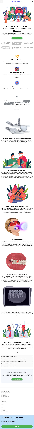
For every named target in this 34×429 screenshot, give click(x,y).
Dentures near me (4, 395)
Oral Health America (4, 402)
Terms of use (3, 409)
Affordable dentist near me (5, 392)
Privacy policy (3, 410)
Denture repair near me (5, 396)
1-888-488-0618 (17, 379)
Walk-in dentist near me (5, 393)
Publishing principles (4, 411)
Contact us (2, 404)
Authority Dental (3, 401)
